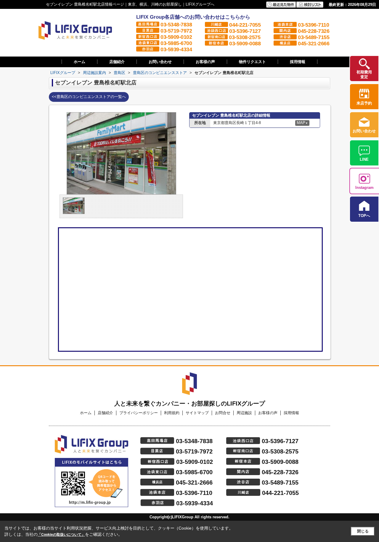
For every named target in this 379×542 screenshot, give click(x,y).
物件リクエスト (252, 61)
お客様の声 (205, 61)
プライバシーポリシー (138, 413)
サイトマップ (197, 413)
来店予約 (364, 103)
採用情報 (297, 61)
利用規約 (171, 413)
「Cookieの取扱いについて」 (61, 535)
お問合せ (222, 413)
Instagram (364, 187)
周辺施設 (244, 413)
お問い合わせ (160, 61)
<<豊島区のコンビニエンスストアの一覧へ (89, 96)
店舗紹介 (117, 61)
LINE (364, 159)
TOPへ (364, 215)
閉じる (363, 531)
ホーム (79, 61)
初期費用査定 (364, 74)
